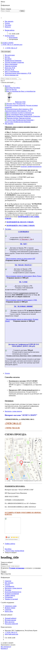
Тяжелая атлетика (11, 66)
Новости (8, 27)
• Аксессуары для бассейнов (14, 551)
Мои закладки (9, 622)
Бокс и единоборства (12, 71)
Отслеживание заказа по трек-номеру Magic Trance (23, 276)
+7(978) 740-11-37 (13, 423)
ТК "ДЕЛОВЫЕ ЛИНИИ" (23, 306)
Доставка (8, 25)
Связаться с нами (10, 606)
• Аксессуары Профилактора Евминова (19, 121)
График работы (10, 543)
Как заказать (9, 21)
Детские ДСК (9, 69)
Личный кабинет (10, 618)
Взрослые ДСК (10, 68)
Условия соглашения (12, 593)
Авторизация (13, 39)
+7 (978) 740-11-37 (11, 48)
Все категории (10, 55)
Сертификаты (9, 586)
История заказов (10, 620)
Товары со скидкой (11, 599)
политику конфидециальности (31, 166)
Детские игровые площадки (14, 62)
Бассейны (8, 59)
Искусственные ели (11, 75)
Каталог (7, 86)
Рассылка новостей (11, 623)
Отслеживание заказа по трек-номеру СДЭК (21, 300)
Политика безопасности (13, 592)
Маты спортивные (11, 64)
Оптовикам (9, 597)
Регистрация (13, 37)
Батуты (7, 57)
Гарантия (8, 581)
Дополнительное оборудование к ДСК (18, 73)
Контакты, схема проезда (13, 411)
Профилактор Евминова (13, 60)
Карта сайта (9, 611)
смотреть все (18, 44)
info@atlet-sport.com (11, 634)
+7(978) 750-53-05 (12, 428)
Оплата (7, 23)
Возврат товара (10, 608)
